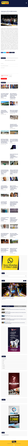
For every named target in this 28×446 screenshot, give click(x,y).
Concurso (4, 368)
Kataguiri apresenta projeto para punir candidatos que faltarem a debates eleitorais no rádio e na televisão (14, 219)
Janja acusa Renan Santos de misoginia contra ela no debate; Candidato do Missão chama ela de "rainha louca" (14, 203)
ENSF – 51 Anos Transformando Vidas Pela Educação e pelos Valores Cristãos (15, 309)
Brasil (3, 363)
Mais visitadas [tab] (8, 306)
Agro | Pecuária (4, 358)
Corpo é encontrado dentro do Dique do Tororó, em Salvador (4, 202)
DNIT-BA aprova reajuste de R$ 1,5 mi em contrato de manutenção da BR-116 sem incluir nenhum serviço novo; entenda (5, 141)
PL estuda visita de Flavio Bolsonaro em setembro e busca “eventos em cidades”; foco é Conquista (5, 172)
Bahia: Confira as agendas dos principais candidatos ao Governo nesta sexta (14, 111)
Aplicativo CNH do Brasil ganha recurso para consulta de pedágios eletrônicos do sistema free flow (13, 250)
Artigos (3, 360)
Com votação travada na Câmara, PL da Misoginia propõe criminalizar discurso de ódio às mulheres (5, 95)
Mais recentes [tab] (20, 306)
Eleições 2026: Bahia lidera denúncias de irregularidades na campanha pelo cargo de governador (14, 156)
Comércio (4, 366)
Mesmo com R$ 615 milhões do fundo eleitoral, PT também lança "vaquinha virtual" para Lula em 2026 (14, 187)
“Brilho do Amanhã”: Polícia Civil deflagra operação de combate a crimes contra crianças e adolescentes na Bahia (14, 172)
